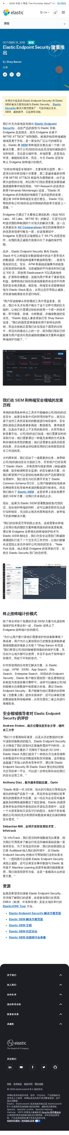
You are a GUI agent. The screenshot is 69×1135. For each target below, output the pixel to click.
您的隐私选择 (28, 1120)
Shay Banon (14, 61)
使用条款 (17, 1084)
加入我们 (11, 984)
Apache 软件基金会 (51, 1112)
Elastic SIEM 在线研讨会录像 (27, 937)
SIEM (24, 145)
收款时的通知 (13, 1120)
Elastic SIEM (26, 492)
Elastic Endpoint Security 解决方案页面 (35, 913)
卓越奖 (10, 1024)
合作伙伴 (11, 994)
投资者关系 (13, 1014)
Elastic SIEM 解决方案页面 (26, 919)
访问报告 (61, 3)
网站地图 (39, 1084)
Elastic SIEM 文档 (20, 925)
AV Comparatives (30, 227)
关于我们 (11, 975)
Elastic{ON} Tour (14, 906)
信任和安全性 (14, 1004)
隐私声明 (28, 1084)
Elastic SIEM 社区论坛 (23, 931)
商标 (9, 1084)
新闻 (31, 42)
